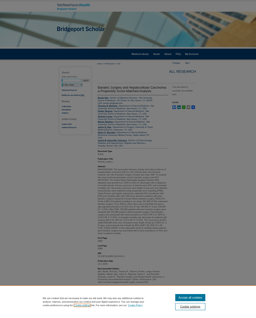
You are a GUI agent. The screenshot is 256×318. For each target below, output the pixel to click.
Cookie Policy (135, 305)
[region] (128, 301)
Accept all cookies (190, 297)
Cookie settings (82, 305)
